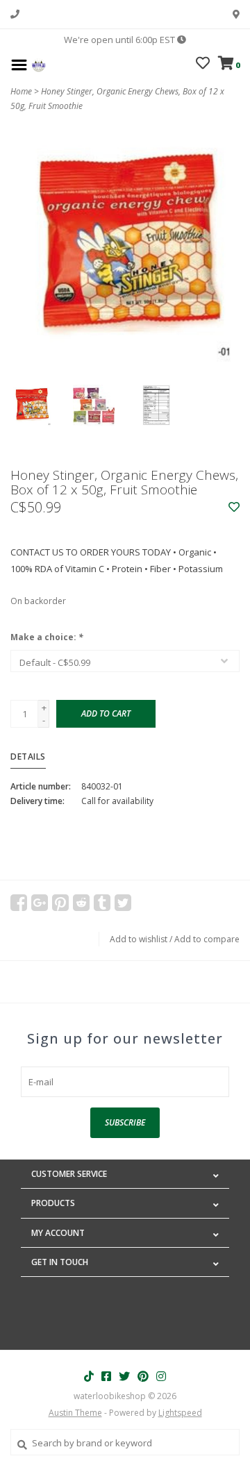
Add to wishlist (138, 939)
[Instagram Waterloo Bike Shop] (161, 1376)
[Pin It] (60, 902)
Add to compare (207, 939)
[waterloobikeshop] (39, 64)
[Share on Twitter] (123, 902)
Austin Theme (75, 1413)
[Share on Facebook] (18, 902)
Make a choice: (46, 637)
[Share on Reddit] (81, 902)
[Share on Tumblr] (102, 902)
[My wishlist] (203, 64)
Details (28, 756)
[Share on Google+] (39, 902)
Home (21, 91)
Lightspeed (180, 1413)
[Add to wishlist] (234, 507)
